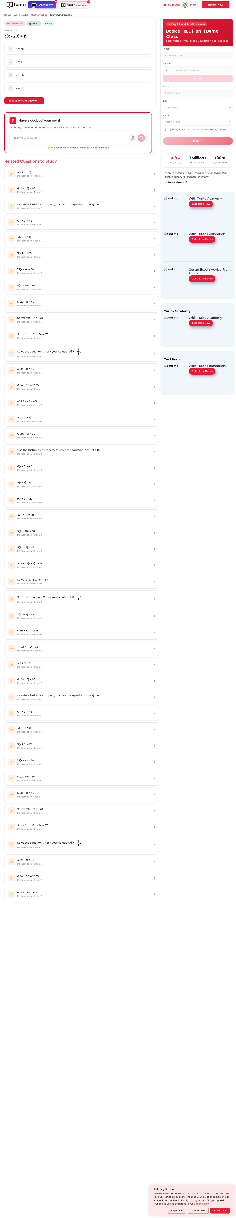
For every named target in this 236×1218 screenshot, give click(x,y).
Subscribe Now (200, 203)
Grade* (167, 115)
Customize (198, 1210)
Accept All (220, 1210)
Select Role (171, 107)
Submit (198, 141)
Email (166, 86)
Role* (165, 101)
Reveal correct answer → (24, 100)
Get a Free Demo (202, 239)
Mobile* (167, 63)
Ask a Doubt (21, 15)
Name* (166, 48)
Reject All (176, 1210)
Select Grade (172, 121)
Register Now (215, 4)
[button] (78, 49)
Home (7, 15)
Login (193, 4)
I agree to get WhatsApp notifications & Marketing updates (196, 129)
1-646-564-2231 (173, 5)
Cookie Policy (201, 1203)
